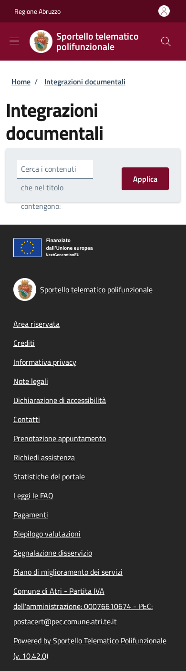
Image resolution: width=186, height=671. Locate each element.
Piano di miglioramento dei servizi (68, 572)
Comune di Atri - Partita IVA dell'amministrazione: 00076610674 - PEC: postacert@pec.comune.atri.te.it (83, 606)
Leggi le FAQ (33, 495)
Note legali (30, 381)
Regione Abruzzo (37, 11)
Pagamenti (30, 514)
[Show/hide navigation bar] (14, 41)
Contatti (26, 419)
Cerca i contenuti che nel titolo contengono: (48, 187)
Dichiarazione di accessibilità (59, 400)
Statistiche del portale (49, 476)
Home (21, 81)
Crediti (24, 343)
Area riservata (36, 324)
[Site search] (166, 41)
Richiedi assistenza (44, 457)
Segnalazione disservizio (52, 552)
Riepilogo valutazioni (47, 533)
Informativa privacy (44, 362)
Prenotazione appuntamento (59, 438)
